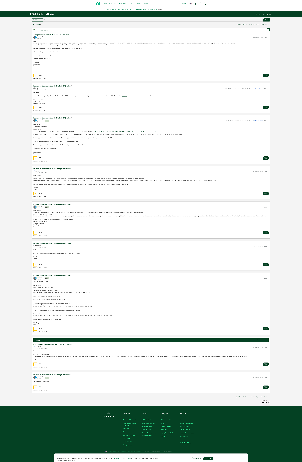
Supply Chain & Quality (167, 433)
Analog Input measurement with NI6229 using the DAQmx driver (51, 35)
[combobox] (153, 20)
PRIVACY (130, 451)
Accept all (208, 458)
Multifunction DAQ (153, 9)
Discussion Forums (123, 9)
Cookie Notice (127, 458)
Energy (125, 432)
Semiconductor (127, 441)
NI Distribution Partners (148, 420)
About (162, 423)
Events (163, 436)
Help (270, 14)
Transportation (127, 445)
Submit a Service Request (187, 433)
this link (124, 96)
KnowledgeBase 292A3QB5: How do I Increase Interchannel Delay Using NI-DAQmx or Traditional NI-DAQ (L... (126, 131)
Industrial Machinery (129, 435)
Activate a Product (185, 429)
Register (258, 14)
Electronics (126, 428)
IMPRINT (124, 451)
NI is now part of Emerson (168, 420)
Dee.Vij (266, 340)
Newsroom (164, 429)
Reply (265, 75)
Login (264, 14)
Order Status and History (149, 423)
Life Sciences (127, 438)
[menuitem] (106, 3)
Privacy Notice (117, 458)
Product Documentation (186, 423)
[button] (35, 75)
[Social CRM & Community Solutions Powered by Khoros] (265, 402)
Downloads (183, 420)
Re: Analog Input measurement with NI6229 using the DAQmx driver (52, 86)
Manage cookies (137, 451)
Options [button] (265, 37)
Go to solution (44, 30)
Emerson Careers (166, 426)
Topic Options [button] (36, 24)
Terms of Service (146, 429)
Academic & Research (129, 420)
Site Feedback (184, 436)
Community (113, 9)
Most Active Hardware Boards (138, 9)
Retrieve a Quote (147, 426)
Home (107, 9)
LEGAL (119, 451)
